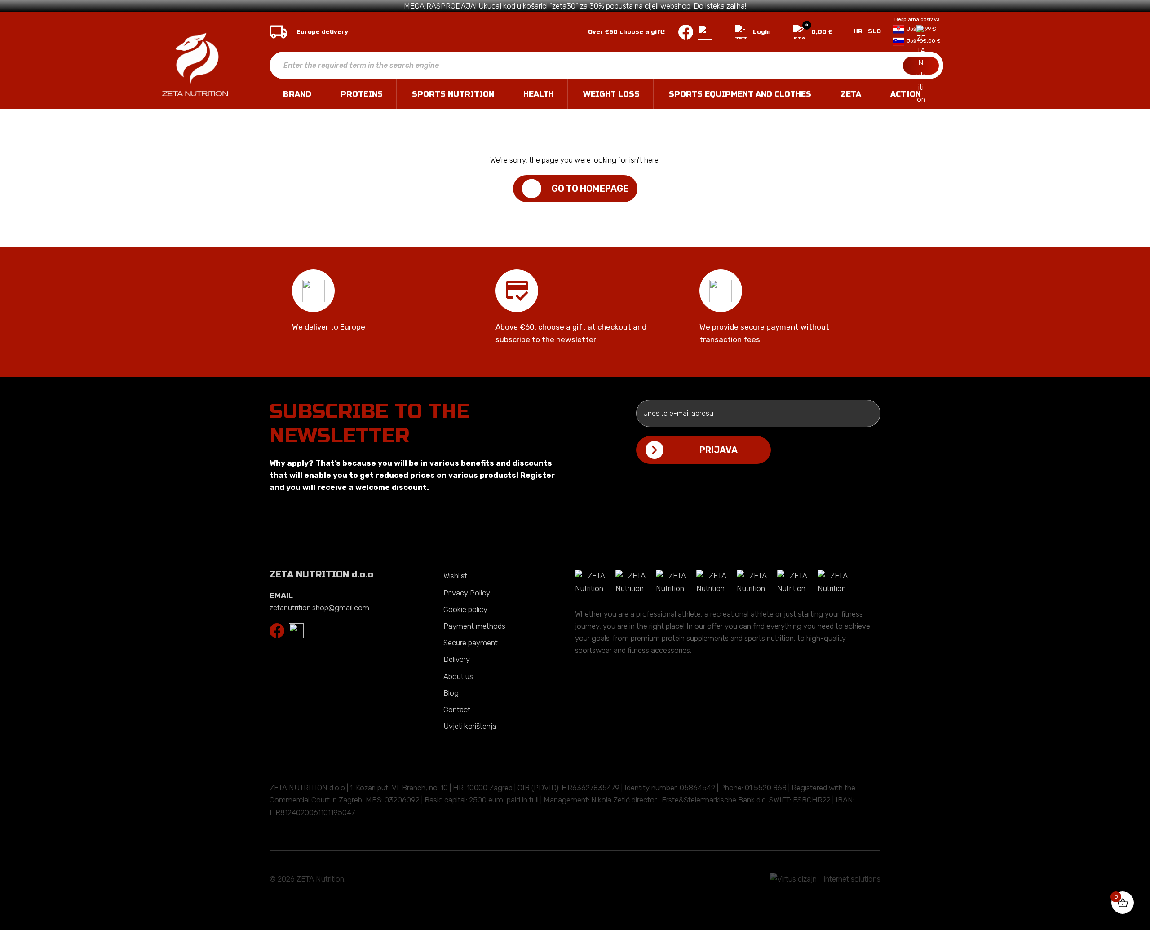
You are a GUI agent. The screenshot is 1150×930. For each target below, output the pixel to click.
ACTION (905, 94)
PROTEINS (362, 94)
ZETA (850, 94)
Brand (297, 94)
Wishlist (455, 575)
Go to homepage (590, 188)
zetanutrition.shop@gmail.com (319, 607)
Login (762, 31)
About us (458, 676)
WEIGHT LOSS (611, 94)
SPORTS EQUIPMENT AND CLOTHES (740, 94)
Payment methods (474, 625)
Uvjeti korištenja (469, 726)
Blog (451, 692)
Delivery (456, 659)
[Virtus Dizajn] (825, 879)
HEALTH (538, 94)
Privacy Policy (466, 592)
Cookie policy (465, 609)
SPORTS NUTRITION (453, 94)
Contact (456, 709)
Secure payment (470, 642)
